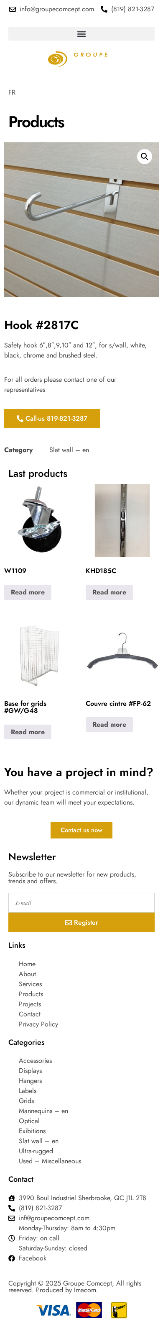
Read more (28, 592)
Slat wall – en (69, 450)
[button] (81, 34)
